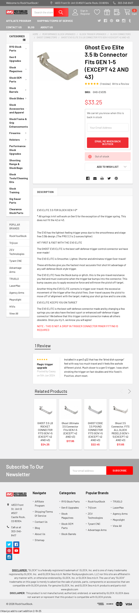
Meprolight (15, 299)
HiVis (12, 306)
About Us (47, 27)
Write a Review (120, 83)
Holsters (14, 139)
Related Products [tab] (51, 391)
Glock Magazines (15, 69)
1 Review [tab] (43, 345)
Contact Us (14, 27)
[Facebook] (105, 21)
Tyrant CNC (15, 260)
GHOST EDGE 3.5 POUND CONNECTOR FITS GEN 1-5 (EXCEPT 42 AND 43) (95, 431)
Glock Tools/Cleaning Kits (18, 178)
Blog (31, 27)
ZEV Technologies (16, 251)
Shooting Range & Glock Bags (16, 164)
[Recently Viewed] (119, 12)
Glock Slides (16, 98)
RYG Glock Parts (15, 48)
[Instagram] (124, 21)
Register (85, 13)
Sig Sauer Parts (15, 200)
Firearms (14, 133)
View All (13, 313)
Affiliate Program (18, 20)
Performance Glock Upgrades (17, 150)
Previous (122, 391)
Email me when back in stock (108, 143)
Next (129, 391)
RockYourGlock (17, 235)
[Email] (95, 178)
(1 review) (105, 83)
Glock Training (14, 190)
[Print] (102, 178)
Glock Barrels (13, 89)
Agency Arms (16, 292)
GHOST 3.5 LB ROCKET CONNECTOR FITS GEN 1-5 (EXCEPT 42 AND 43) (45, 431)
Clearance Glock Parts (16, 211)
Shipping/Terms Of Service (55, 20)
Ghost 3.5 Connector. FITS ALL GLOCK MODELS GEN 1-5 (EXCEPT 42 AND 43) (120, 431)
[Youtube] (118, 21)
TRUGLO (14, 278)
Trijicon (13, 242)
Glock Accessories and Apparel (16, 108)
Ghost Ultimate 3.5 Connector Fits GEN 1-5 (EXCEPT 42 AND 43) (70, 429)
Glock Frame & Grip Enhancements (18, 122)
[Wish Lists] (99, 12)
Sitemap (39, 540)
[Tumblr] (130, 21)
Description (45, 191)
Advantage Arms (15, 269)
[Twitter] (99, 21)
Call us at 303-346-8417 (16, 531)
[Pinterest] (111, 21)
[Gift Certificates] (109, 12)
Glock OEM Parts (15, 79)
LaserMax (14, 285)
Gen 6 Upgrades (15, 59)
